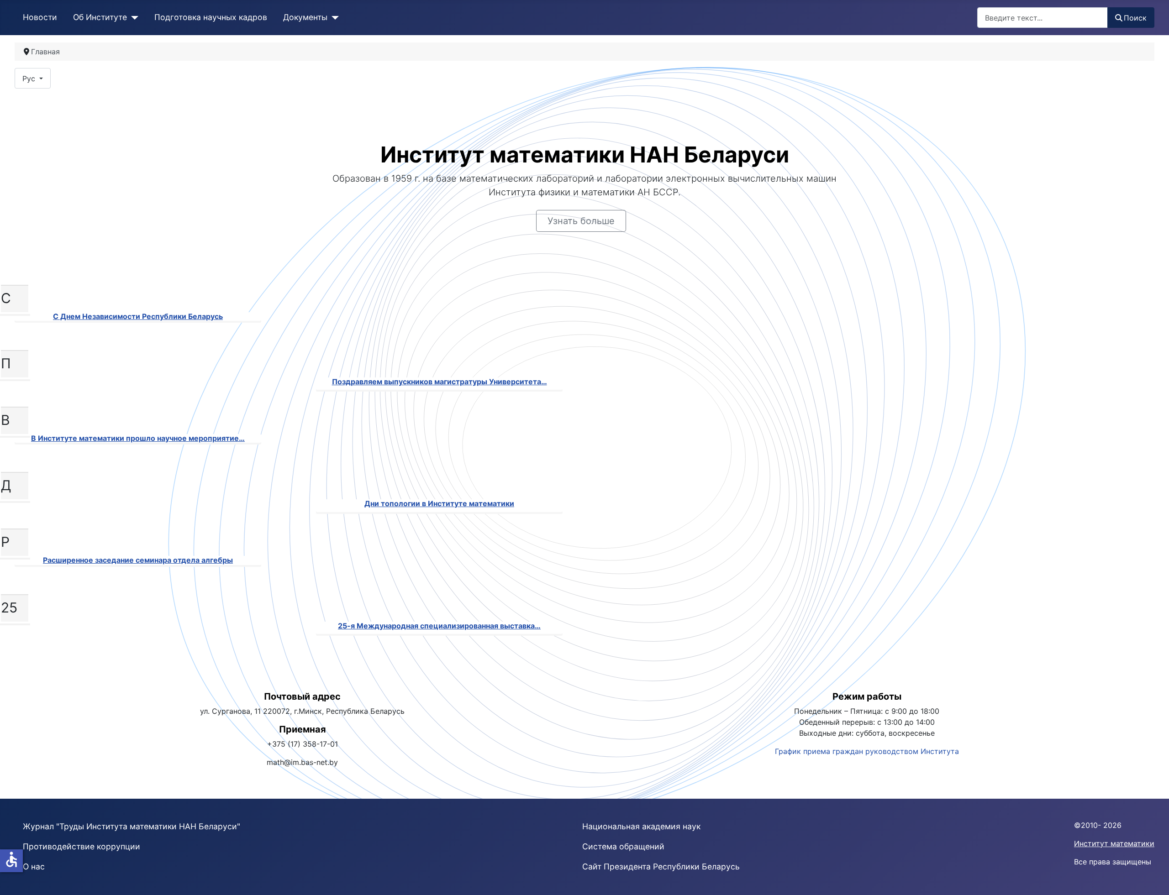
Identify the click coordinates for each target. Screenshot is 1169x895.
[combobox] (1042, 17)
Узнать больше (581, 220)
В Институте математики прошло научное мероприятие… (138, 438)
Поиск (1135, 17)
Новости (40, 17)
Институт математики (1114, 843)
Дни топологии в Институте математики (439, 503)
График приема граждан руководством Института (867, 751)
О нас (34, 866)
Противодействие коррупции (81, 846)
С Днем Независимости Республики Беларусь (138, 316)
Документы (305, 17)
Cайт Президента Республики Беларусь (661, 866)
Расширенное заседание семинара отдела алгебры (138, 560)
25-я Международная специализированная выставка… (439, 625)
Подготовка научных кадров (210, 17)
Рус (29, 78)
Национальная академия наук (641, 826)
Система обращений (623, 846)
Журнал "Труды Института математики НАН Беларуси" (131, 826)
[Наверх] (1153, 878)
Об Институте (100, 17)
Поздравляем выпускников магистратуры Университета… (439, 381)
